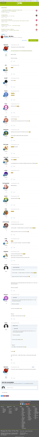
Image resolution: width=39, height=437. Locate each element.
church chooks (6, 222)
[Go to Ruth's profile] (6, 212)
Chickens (23, 412)
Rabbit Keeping (36, 411)
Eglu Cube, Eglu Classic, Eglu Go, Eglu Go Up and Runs (20, 20)
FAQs (4, 412)
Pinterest (29, 404)
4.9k (6, 112)
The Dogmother (5, 183)
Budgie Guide (23, 410)
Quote (14, 61)
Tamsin (5, 91)
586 (6, 303)
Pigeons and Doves (30, 418)
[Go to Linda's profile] (6, 242)
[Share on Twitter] (1, 396)
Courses (34, 406)
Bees (23, 408)
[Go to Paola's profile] (6, 107)
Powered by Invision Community (19, 436)
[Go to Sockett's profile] (36, 25)
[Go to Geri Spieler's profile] (36, 10)
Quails (23, 425)
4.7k (6, 86)
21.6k (6, 179)
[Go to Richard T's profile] (6, 298)
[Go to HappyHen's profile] (6, 255)
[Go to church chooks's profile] (6, 225)
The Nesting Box (13, 11)
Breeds (27, 406)
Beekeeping (36, 412)
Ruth (6, 209)
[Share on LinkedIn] (6, 396)
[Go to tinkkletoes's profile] (36, 15)
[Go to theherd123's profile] (6, 133)
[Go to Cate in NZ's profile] (6, 161)
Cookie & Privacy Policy (28, 431)
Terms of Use (22, 431)
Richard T (6, 294)
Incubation (23, 422)
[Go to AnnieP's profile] (6, 81)
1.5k (6, 247)
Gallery (17, 409)
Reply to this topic (33, 40)
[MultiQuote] (11, 61)
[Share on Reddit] (4, 396)
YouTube (27, 404)
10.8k (6, 153)
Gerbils (23, 418)
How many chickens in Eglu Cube (6, 19)
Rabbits (23, 426)
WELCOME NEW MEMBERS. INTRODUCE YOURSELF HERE (12, 10)
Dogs (23, 413)
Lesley (5, 170)
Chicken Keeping (36, 409)
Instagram (21, 404)
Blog (16, 410)
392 (6, 99)
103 (6, 217)
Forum (17, 408)
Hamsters (23, 421)
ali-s (6, 65)
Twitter (23, 404)
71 (6, 260)
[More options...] (36, 44)
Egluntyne (6, 44)
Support (10, 410)
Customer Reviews (4, 411)
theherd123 (5, 129)
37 (32, 10)
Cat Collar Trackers (4, 14)
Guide (21, 406)
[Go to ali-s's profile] (6, 68)
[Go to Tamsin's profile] (6, 94)
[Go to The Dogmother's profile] (6, 186)
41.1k (6, 53)
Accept (37, 0)
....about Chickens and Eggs (16, 25)
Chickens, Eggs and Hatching (14, 30)
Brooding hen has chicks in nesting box (7, 29)
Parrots (23, 423)
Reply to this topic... (10, 387)
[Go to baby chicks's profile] (36, 30)
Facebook (25, 404)
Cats (22, 411)
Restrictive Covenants (4, 24)
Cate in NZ (6, 157)
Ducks (23, 414)
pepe (6, 116)
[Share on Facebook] (3, 396)
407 (6, 125)
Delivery (10, 412)
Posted (15, 44)
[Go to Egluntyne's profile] (2, 37)
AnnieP (5, 78)
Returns (10, 413)
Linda (6, 238)
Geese (29, 413)
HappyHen (6, 251)
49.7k (6, 192)
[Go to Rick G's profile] (36, 20)
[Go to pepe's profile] (6, 120)
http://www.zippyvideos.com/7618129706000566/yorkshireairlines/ (21, 50)
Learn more (33, 0)
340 (6, 204)
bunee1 (5, 196)
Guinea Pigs (23, 420)
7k (6, 138)
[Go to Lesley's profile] (6, 174)
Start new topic (24, 40)
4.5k (6, 166)
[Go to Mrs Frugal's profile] (6, 148)
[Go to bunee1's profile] (6, 199)
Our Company (4, 409)
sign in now (23, 383)
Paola (6, 103)
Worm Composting (24, 428)
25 (6, 230)
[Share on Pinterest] (8, 396)
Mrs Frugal (6, 144)
